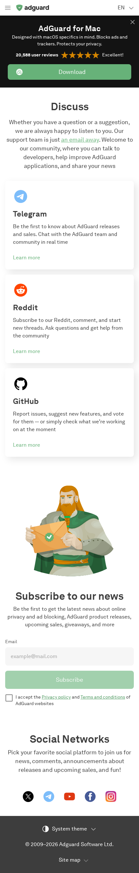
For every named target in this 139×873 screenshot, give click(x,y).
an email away (80, 139)
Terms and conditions (102, 697)
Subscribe (69, 679)
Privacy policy (56, 697)
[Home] (32, 8)
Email (11, 641)
